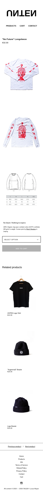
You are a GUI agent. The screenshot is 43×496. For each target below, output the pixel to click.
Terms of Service (21, 465)
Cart (22, 26)
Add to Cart (21, 248)
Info (21, 462)
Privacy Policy (21, 471)
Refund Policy (22, 468)
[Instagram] (21, 483)
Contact (32, 26)
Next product (30, 447)
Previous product (14, 447)
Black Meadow (31, 229)
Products (11, 26)
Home (21, 456)
